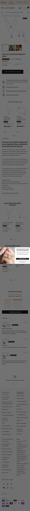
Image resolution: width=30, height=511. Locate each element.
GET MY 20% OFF (22, 258)
